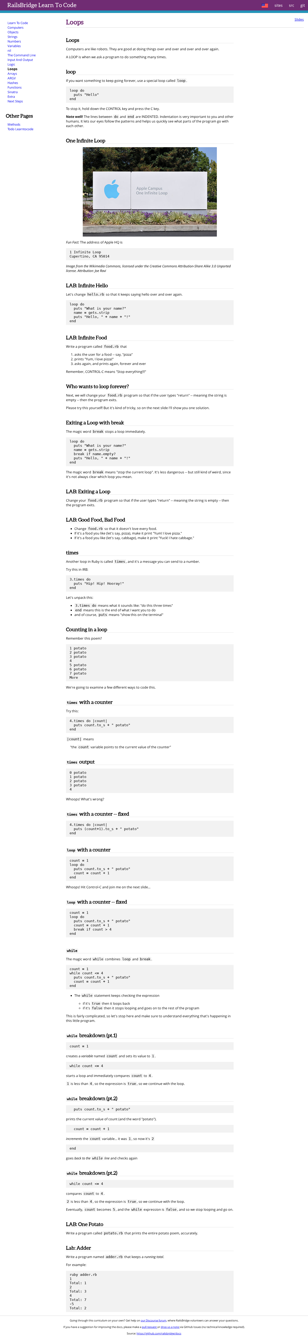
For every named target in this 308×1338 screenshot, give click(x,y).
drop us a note (170, 1327)
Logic (11, 64)
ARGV (12, 78)
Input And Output (20, 60)
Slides (299, 19)
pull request (149, 1327)
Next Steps (15, 101)
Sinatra (13, 92)
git (302, 5)
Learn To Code (41, 5)
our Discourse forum (153, 1320)
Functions (15, 87)
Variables (14, 46)
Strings (12, 37)
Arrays (12, 73)
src (291, 5)
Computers (15, 27)
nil (9, 50)
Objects (13, 32)
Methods (14, 124)
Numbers (14, 41)
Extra (11, 96)
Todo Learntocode (20, 129)
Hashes (13, 83)
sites (278, 5)
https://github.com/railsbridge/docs (159, 1333)
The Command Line (22, 55)
